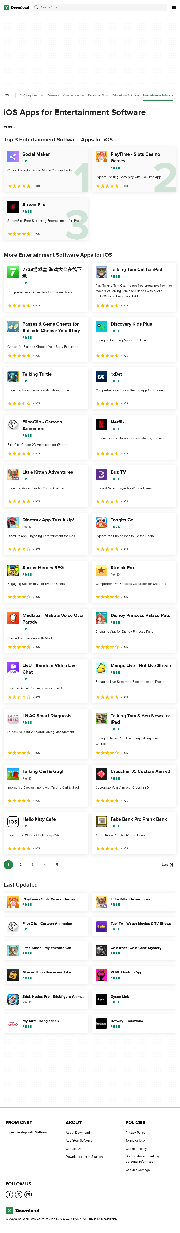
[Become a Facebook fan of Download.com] (9, 1194)
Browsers (53, 95)
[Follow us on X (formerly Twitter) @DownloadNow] (18, 1194)
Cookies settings (138, 1170)
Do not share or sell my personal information (143, 1159)
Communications (73, 95)
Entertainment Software (158, 95)
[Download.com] (16, 7)
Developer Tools (98, 95)
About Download (78, 1133)
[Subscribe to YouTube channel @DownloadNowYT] (28, 1194)
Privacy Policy (135, 1133)
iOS (6, 95)
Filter (8, 127)
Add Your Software (79, 1141)
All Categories (28, 95)
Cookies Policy (136, 1149)
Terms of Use (135, 1141)
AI (42, 95)
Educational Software (125, 95)
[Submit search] (36, 7)
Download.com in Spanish (84, 1157)
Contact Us (74, 1149)
